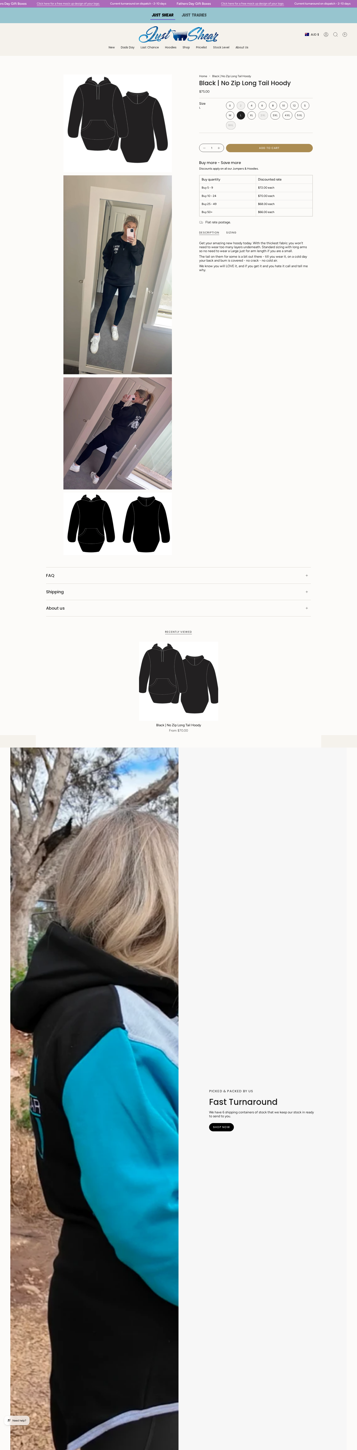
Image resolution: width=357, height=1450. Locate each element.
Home (203, 76)
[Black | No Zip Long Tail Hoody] (178, 681)
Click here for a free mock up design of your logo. (68, 3)
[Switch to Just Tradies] (194, 15)
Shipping (55, 592)
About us (55, 608)
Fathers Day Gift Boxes (194, 4)
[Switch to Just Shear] (162, 15)
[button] (171, 48)
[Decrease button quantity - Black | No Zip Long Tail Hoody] (204, 148)
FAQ (50, 575)
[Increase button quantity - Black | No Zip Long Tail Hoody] (219, 148)
